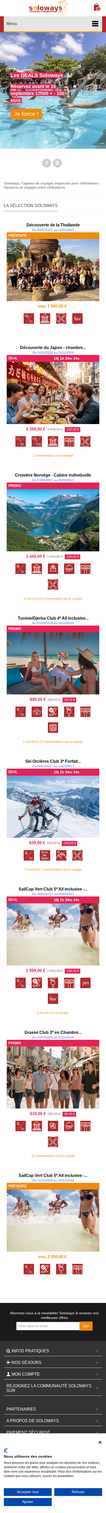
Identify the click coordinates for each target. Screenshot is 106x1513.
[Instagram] (57, 163)
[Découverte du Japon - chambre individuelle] (53, 393)
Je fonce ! (26, 114)
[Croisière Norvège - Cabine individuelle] (53, 520)
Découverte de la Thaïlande (53, 225)
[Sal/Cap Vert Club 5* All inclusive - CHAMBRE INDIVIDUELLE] (53, 934)
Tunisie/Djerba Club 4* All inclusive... (53, 618)
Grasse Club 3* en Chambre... (53, 1032)
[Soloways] (47, 7)
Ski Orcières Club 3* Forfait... (53, 761)
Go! (86, 1326)
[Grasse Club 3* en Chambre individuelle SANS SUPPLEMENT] (53, 1078)
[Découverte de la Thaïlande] (53, 270)
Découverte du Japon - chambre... (53, 347)
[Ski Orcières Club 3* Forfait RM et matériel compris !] (53, 807)
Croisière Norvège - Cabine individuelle (53, 475)
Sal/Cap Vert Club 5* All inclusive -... (53, 889)
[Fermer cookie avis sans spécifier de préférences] (100, 1442)
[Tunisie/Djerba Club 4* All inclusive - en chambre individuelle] (53, 663)
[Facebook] (46, 163)
